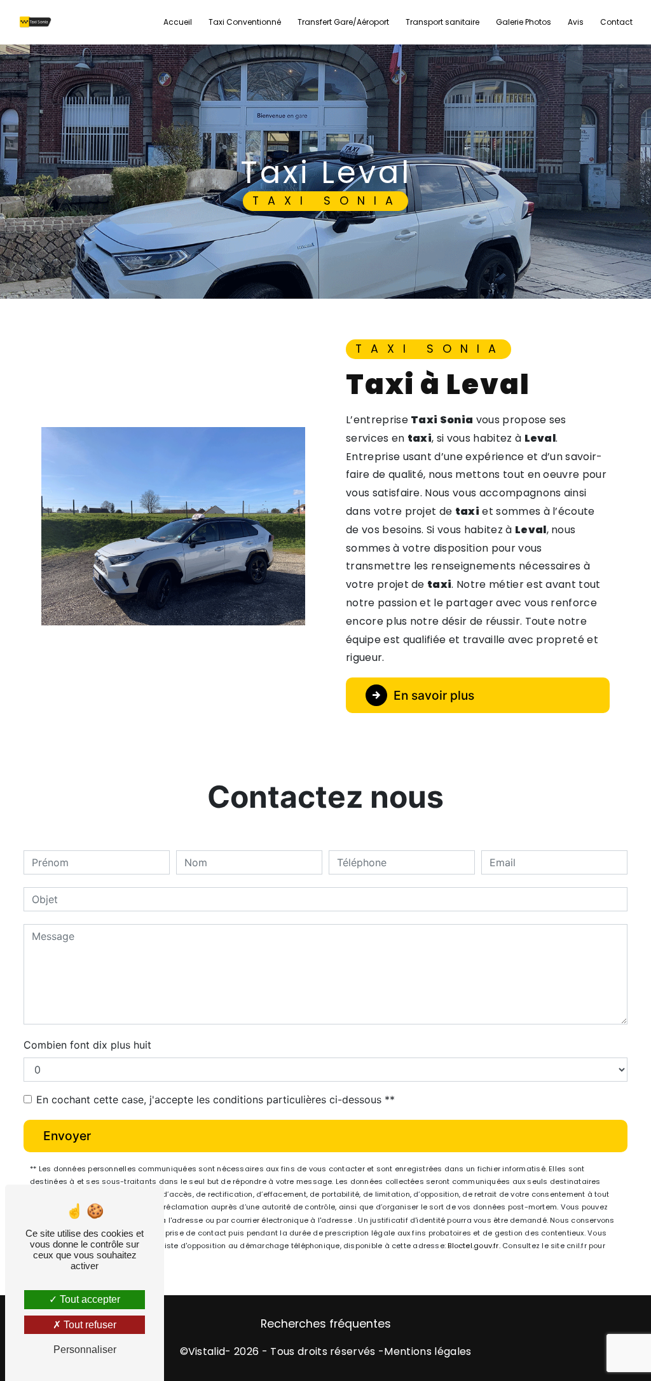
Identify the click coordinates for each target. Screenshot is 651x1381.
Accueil (177, 22)
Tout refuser (88, 1324)
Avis (576, 22)
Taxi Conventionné (245, 22)
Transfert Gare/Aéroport (343, 22)
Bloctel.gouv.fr (473, 1246)
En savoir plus (434, 695)
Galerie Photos (523, 22)
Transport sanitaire (442, 22)
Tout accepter (88, 1299)
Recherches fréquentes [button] (326, 1323)
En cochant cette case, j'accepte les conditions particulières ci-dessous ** (215, 1099)
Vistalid (207, 1351)
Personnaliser (84, 1349)
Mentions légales (427, 1351)
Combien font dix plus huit (87, 1044)
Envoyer (67, 1135)
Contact (616, 22)
